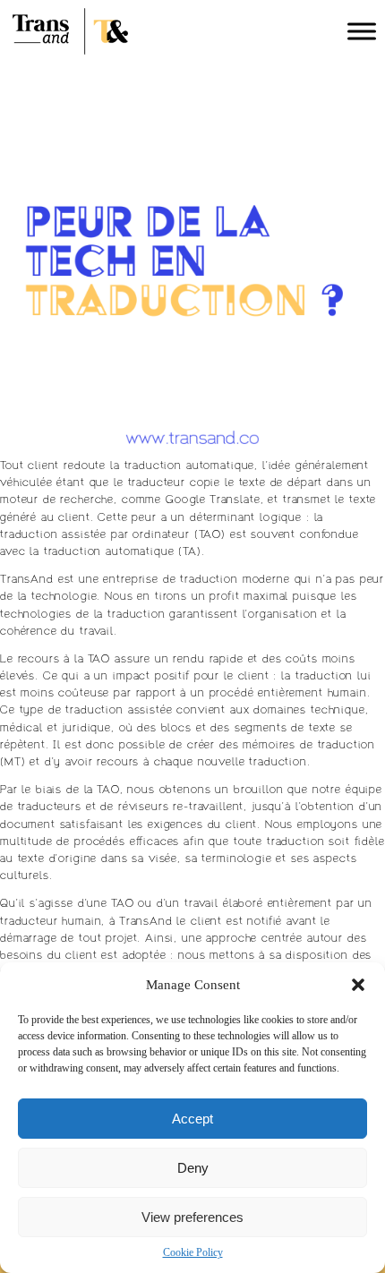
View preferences (192, 1217)
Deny (193, 1167)
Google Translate (213, 500)
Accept (192, 1118)
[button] (358, 985)
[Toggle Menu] (361, 30)
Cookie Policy (193, 1252)
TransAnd (27, 580)
